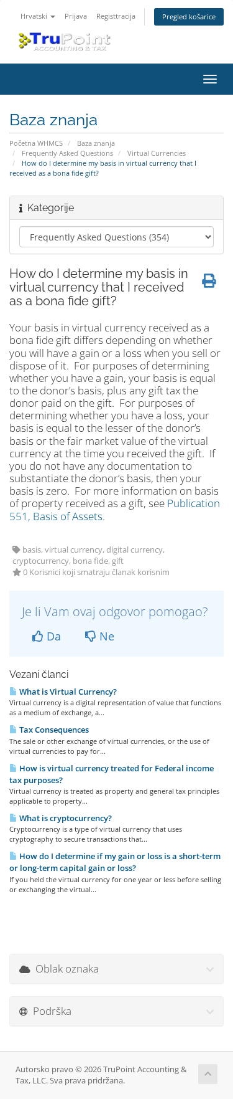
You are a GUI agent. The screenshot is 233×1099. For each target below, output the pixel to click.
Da (52, 636)
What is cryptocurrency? (64, 818)
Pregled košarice (189, 16)
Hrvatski (35, 16)
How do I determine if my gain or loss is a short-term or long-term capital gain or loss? (115, 861)
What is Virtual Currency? (67, 691)
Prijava (76, 16)
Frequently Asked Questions (67, 153)
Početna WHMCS (36, 143)
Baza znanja (96, 143)
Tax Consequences (53, 729)
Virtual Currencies (156, 153)
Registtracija (115, 16)
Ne (105, 636)
